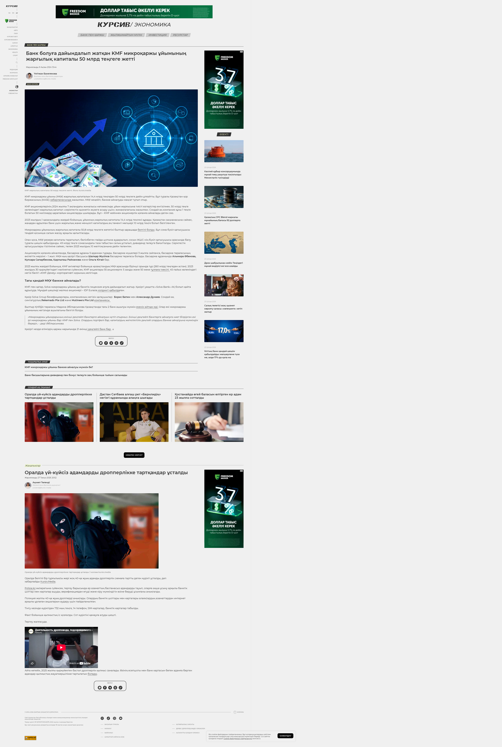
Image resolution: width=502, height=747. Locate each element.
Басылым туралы (112, 724)
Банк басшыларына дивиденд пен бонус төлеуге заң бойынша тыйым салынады (76, 375)
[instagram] (102, 718)
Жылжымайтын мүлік (126, 35)
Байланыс (109, 733)
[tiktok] (108, 718)
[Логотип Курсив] (12, 6)
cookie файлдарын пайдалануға (238, 738)
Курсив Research (11, 40)
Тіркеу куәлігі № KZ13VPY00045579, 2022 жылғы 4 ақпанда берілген (49, 722)
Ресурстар (180, 35)
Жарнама (14, 73)
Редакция (14, 69)
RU (9, 13)
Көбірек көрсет (134, 455)
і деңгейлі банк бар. (99, 329)
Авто (16, 30)
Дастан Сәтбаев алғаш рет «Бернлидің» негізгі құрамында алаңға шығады (130, 396)
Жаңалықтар (12, 27)
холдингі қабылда (108, 290)
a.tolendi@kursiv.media (42, 488)
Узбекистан (13, 93)
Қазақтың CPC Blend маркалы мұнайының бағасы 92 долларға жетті (222, 220)
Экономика (13, 49)
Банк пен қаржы (92, 35)
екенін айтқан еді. (147, 307)
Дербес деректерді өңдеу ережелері (190, 728)
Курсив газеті (12, 37)
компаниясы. (102, 300)
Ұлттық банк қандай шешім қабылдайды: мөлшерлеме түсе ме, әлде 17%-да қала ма (222, 354)
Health (15, 52)
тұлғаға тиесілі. (160, 269)
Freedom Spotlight (10, 79)
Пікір (16, 33)
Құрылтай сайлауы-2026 (114, 737)
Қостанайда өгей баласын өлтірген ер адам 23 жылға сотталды (208, 396)
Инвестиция (157, 35)
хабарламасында (61, 199)
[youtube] (120, 718)
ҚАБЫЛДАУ (285, 736)
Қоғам (15, 43)
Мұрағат (108, 728)
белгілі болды (146, 229)
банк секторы (32, 84)
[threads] (114, 718)
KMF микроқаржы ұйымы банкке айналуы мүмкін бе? (59, 367)
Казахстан (13, 90)
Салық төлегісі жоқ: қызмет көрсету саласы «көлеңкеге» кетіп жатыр (223, 308)
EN (13, 13)
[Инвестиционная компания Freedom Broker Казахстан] (11, 21)
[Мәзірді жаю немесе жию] (17, 63)
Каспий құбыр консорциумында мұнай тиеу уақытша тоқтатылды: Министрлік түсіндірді (222, 174)
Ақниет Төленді (41, 482)
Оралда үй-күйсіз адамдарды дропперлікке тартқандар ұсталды (58, 396)
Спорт (15, 55)
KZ (17, 13)
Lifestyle (14, 46)
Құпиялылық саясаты (185, 724)
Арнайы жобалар (10, 76)
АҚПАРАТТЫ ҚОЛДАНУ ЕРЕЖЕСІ (187, 733)
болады (92, 673)
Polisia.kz (30, 588)
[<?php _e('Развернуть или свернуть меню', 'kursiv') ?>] (16, 87)
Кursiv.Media (47, 581)
